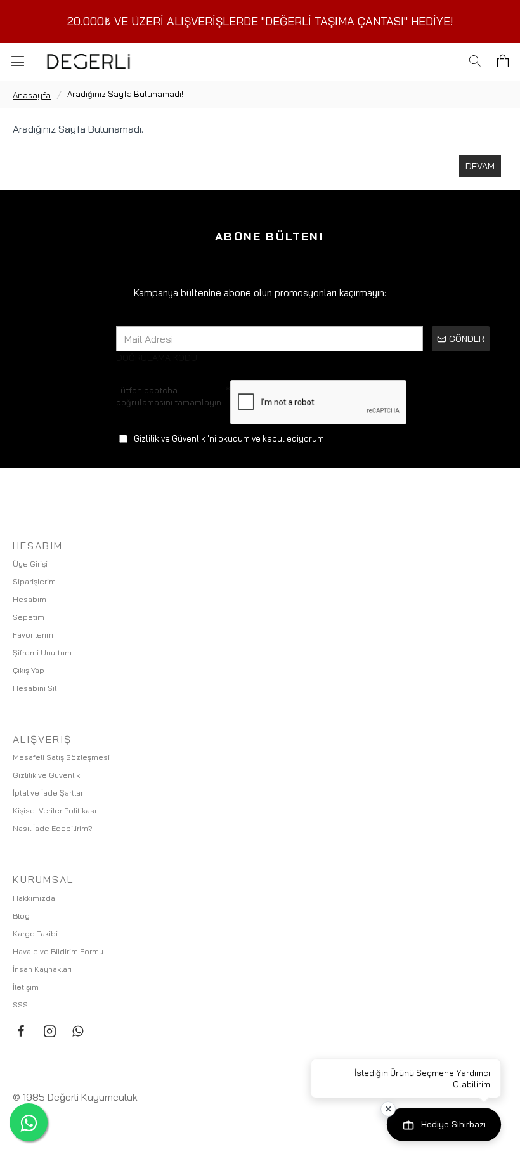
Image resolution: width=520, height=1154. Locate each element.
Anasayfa (32, 95)
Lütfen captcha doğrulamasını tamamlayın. (169, 396)
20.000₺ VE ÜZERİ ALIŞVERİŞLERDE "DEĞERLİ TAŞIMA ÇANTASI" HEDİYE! (260, 21)
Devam (480, 166)
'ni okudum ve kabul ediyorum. (230, 438)
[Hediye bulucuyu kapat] (388, 1109)
